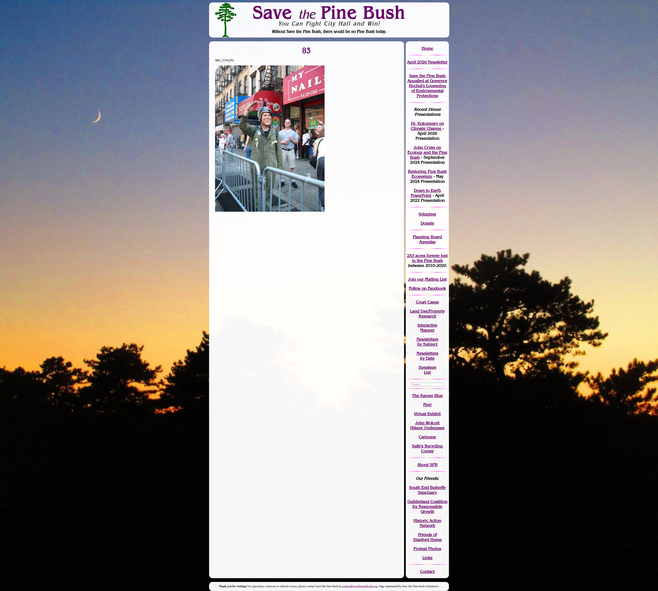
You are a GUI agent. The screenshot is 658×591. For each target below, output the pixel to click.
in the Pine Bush (430, 258)
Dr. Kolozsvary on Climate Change (427, 126)
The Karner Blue (427, 395)
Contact (427, 571)
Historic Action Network (427, 523)
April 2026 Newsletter (427, 61)
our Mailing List (431, 279)
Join (412, 279)
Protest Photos (427, 548)
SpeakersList (427, 370)
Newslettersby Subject (427, 342)
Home (427, 48)
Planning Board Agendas (427, 239)
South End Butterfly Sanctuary (427, 490)
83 (306, 50)
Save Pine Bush (329, 12)
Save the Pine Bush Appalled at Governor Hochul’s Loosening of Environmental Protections (427, 85)
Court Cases (427, 301)
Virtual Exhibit (427, 413)
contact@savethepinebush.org (360, 586)
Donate (427, 223)
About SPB (427, 464)
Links (427, 557)
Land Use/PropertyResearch (427, 313)
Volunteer (427, 214)
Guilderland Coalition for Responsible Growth (427, 506)
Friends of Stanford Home (427, 537)
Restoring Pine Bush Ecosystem (427, 174)
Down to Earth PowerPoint (426, 193)
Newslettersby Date (427, 356)
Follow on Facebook (427, 288)
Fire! (427, 404)
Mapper (427, 330)
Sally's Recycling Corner (427, 448)
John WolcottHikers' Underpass (427, 425)
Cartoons (427, 436)
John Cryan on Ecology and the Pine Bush (427, 152)
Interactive (427, 325)
